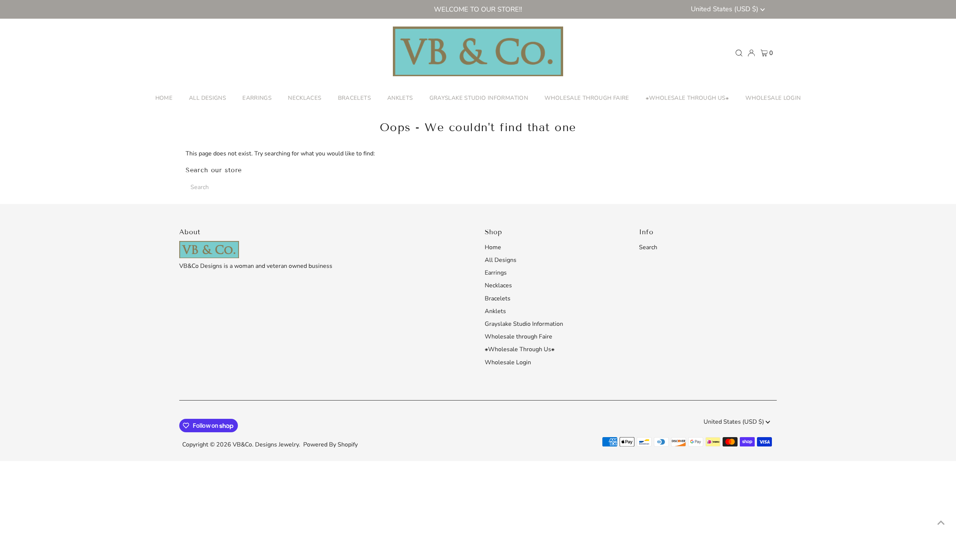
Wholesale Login (508, 362)
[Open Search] (739, 53)
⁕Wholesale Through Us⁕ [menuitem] (687, 98)
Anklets (495, 311)
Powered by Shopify (330, 444)
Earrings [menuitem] (256, 98)
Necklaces (498, 285)
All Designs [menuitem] (207, 98)
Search (648, 247)
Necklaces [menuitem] (304, 98)
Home (493, 247)
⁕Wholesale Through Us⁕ (520, 349)
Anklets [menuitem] (400, 98)
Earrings (496, 273)
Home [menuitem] (164, 98)
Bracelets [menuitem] (354, 98)
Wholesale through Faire (518, 337)
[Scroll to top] (941, 523)
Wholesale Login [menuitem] (773, 98)
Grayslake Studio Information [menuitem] (478, 98)
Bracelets (497, 298)
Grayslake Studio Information (524, 324)
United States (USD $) (725, 8)
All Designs (500, 260)
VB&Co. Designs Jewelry (266, 444)
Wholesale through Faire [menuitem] (586, 98)
